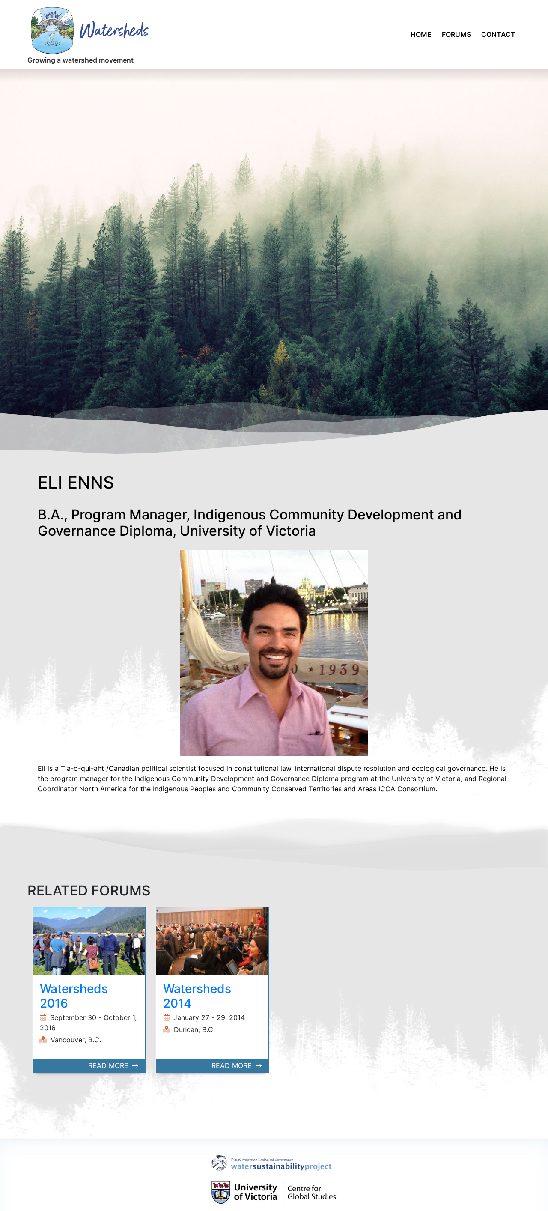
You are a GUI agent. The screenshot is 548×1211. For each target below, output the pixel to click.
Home (421, 34)
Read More (109, 1065)
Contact (498, 34)
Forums (456, 34)
